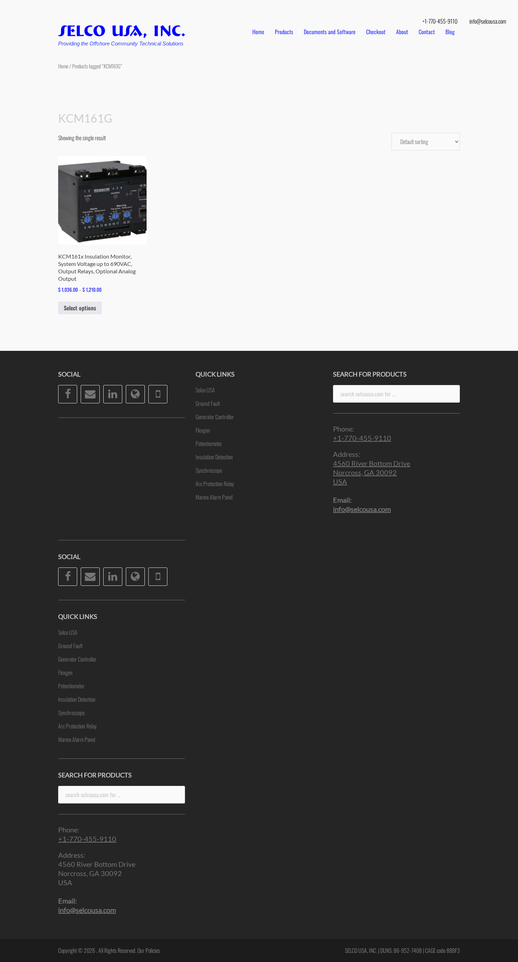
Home (258, 31)
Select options (80, 308)
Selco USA (68, 632)
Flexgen (65, 672)
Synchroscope (71, 712)
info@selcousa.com (487, 21)
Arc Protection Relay (77, 726)
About (402, 31)
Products (284, 31)
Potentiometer (71, 686)
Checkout (376, 31)
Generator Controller (77, 659)
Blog (450, 31)
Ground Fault (70, 645)
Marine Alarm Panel (76, 739)
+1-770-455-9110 (440, 21)
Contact (427, 31)
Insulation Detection (76, 699)
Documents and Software (330, 31)
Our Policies (148, 950)
